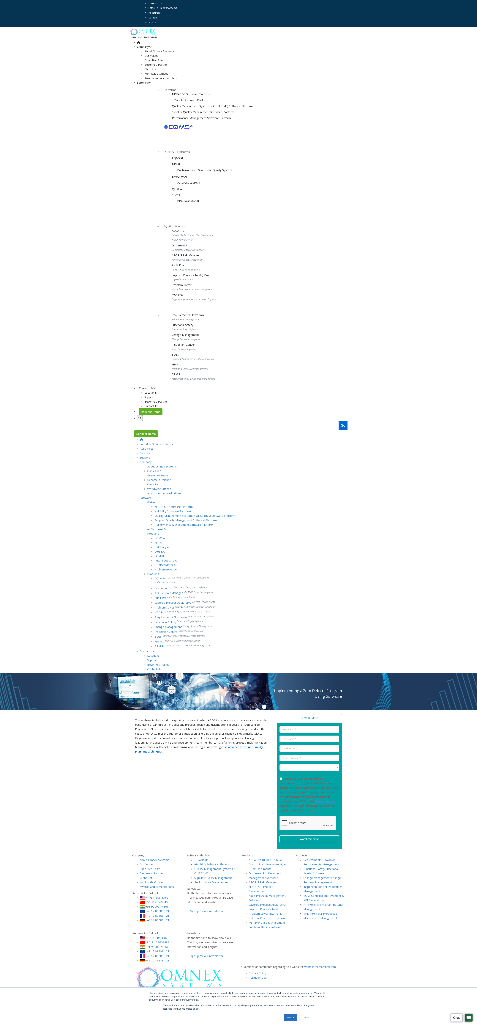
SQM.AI (176, 195)
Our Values (151, 55)
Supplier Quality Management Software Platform (203, 112)
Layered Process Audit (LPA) (190, 275)
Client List (150, 69)
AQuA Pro (178, 230)
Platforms (153, 502)
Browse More (309, 718)
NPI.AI (176, 164)
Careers (153, 17)
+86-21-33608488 (157, 902)
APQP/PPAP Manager (186, 255)
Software (143, 82)
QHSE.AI (177, 189)
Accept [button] (290, 1017)
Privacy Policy (325, 801)
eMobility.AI (179, 176)
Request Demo (150, 412)
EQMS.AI (177, 158)
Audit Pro (178, 265)
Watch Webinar (309, 839)
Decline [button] (306, 1017)
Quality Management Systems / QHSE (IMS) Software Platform (212, 106)
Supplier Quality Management (213, 878)
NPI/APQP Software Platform (191, 94)
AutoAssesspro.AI (188, 182)
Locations (154, 3)
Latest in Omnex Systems (163, 8)
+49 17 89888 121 (157, 911)
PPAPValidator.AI (187, 201)
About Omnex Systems (159, 51)
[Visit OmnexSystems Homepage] (138, 42)
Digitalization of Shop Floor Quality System (204, 170)
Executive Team (154, 60)
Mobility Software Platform (190, 100)
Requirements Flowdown (188, 315)
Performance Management (211, 882)
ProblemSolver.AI (166, 569)
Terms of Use (258, 977)
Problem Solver (182, 285)
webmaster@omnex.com (320, 967)
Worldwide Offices (156, 73)
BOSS (175, 354)
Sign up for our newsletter (206, 911)
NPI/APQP (201, 860)
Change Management (185, 335)
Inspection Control (183, 344)
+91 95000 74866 (157, 906)
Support (153, 22)
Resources (155, 12)
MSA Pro (177, 295)
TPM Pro (177, 374)
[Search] (140, 418)
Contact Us (151, 406)
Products (153, 574)
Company (143, 47)
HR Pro (176, 364)
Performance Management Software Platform (201, 118)
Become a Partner (156, 64)
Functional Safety (182, 325)
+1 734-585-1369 (156, 897)
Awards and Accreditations (161, 78)
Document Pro (181, 245)
